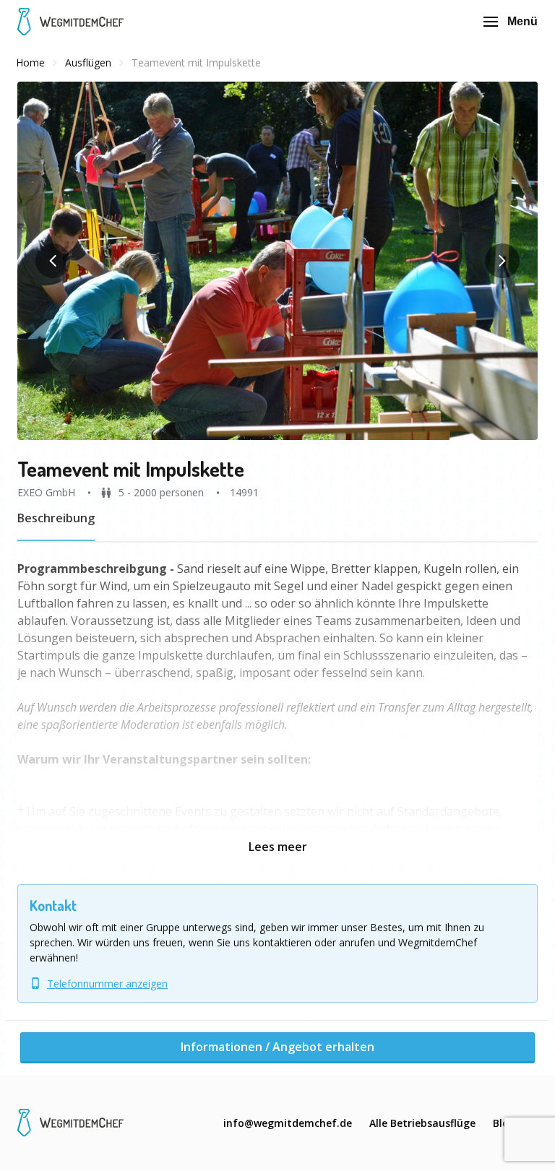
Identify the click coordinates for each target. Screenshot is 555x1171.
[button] (277, 261)
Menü (522, 21)
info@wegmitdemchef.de (287, 1123)
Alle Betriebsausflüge (422, 1123)
